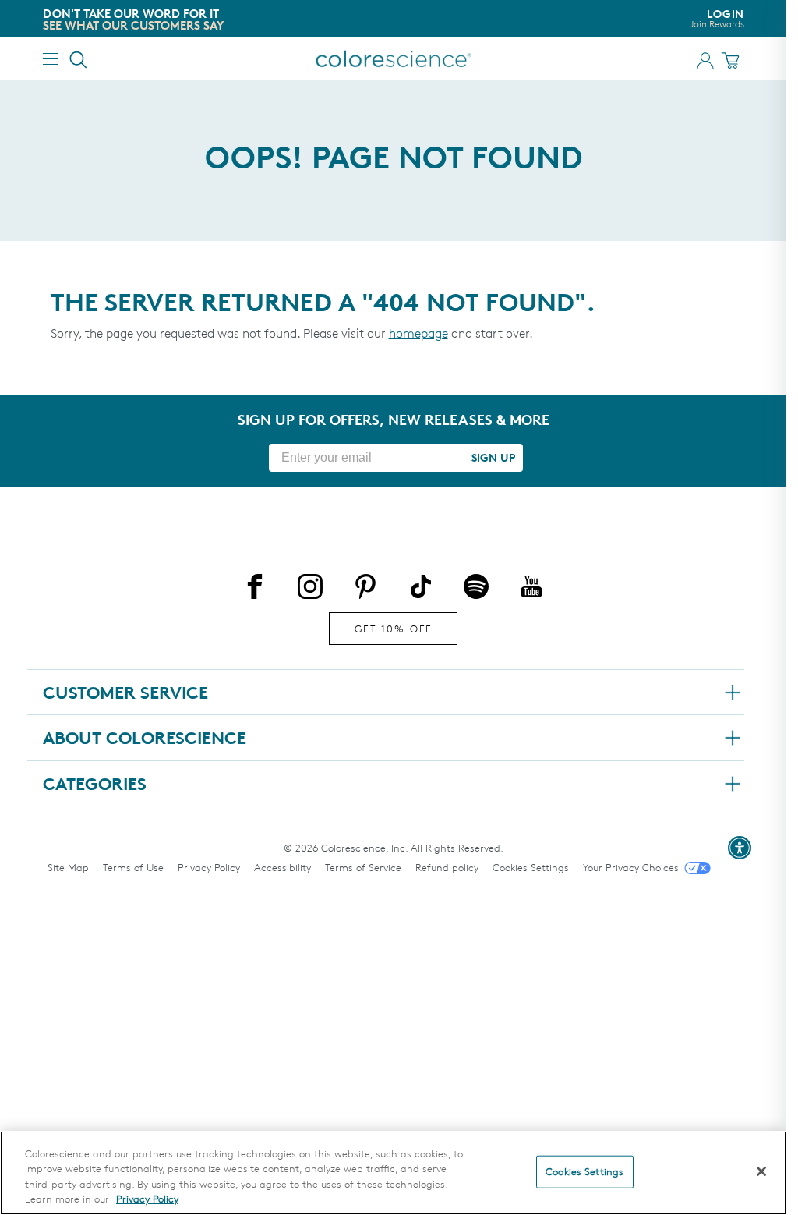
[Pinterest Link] (365, 589)
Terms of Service (363, 867)
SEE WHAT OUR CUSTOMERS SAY (133, 25)
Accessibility (282, 867)
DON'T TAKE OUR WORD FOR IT (131, 13)
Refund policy (446, 867)
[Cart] (732, 60)
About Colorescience (144, 738)
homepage (418, 333)
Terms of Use (133, 867)
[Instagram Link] (310, 589)
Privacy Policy (209, 867)
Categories (95, 784)
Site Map (68, 867)
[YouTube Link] (531, 589)
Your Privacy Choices (631, 867)
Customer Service (125, 692)
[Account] (705, 60)
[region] (393, 1173)
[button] (739, 847)
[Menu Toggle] (50, 59)
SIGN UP (493, 457)
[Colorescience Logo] (393, 59)
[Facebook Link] (254, 589)
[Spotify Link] (476, 589)
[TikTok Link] (420, 589)
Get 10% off (393, 628)
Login (717, 19)
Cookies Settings (531, 867)
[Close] (761, 1171)
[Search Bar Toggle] (79, 59)
